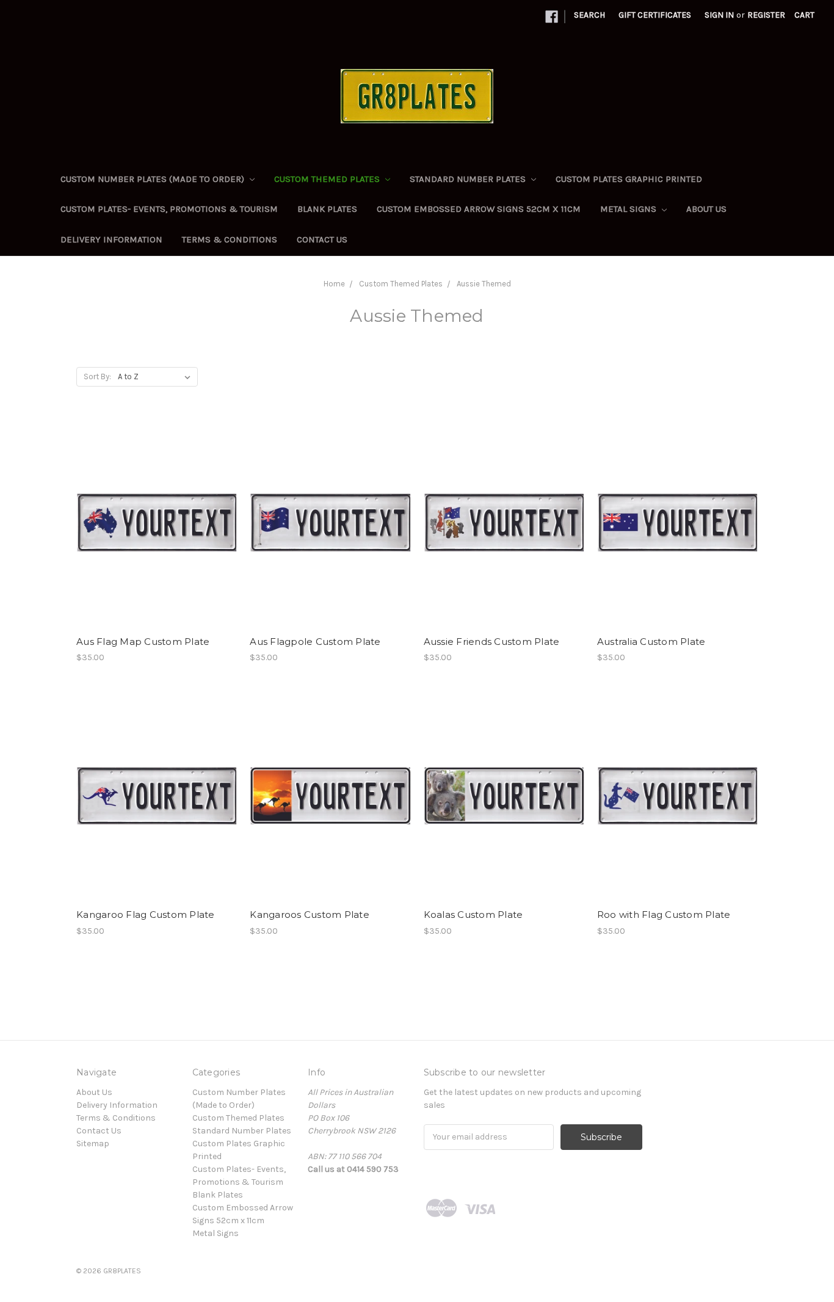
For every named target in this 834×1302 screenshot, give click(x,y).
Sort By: (97, 376)
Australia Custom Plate (651, 641)
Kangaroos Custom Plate (309, 914)
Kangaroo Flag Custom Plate (145, 914)
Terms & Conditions (229, 239)
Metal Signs (629, 208)
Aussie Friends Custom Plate (492, 641)
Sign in (719, 15)
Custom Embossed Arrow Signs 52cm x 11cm (479, 208)
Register (766, 15)
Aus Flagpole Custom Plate (315, 641)
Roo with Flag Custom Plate (664, 914)
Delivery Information (111, 239)
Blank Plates (327, 208)
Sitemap (92, 1143)
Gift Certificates (654, 15)
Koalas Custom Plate (473, 914)
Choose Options (157, 533)
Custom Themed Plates (328, 178)
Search (589, 15)
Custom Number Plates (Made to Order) (153, 178)
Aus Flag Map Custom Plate (142, 641)
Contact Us (322, 239)
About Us (706, 208)
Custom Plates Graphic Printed (629, 178)
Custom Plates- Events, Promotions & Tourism (169, 208)
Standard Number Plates (469, 178)
